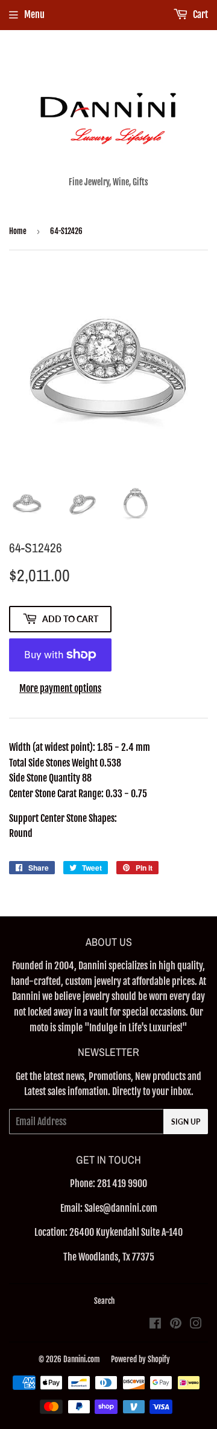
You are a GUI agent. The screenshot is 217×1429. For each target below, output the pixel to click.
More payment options (60, 688)
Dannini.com (81, 1359)
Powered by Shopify (140, 1359)
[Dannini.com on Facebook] (155, 1324)
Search (104, 1301)
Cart (199, 14)
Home (18, 231)
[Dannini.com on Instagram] (196, 1324)
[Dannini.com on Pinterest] (175, 1324)
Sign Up (185, 1121)
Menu (34, 14)
